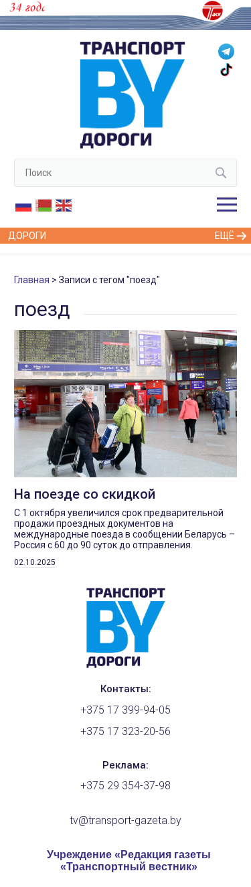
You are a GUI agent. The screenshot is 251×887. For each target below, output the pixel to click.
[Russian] (24, 204)
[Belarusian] (44, 204)
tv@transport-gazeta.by (125, 820)
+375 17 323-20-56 (125, 731)
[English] (64, 204)
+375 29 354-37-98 (125, 785)
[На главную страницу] (126, 664)
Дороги (27, 235)
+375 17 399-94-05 (125, 710)
